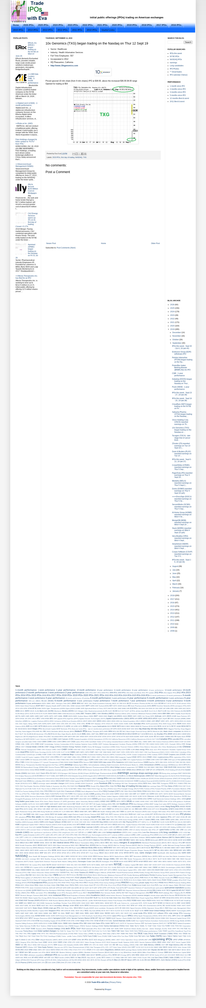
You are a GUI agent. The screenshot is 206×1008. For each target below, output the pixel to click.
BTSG (119, 736)
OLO (118, 867)
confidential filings (67, 754)
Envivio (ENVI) (160, 778)
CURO (101, 760)
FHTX (17, 786)
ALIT (123, 711)
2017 (172, 599)
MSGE (26, 853)
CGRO (162, 744)
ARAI (172, 718)
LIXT (76, 832)
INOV (52, 814)
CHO (43, 749)
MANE (64, 837)
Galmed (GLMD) (83, 794)
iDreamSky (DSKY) (167, 809)
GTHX (165, 801)
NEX (38, 859)
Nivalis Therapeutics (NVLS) (137, 859)
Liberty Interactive (141, 830)
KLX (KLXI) (178, 822)
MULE (101, 853)
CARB (49, 742)
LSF (63, 835)
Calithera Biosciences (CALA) (141, 739)
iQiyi (52, 817)
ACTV (174, 703)
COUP (165, 754)
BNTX (115, 734)
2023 (172, 315)
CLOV (32, 752)
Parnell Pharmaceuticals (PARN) (127, 872)
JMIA (103, 819)
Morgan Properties (130, 850)
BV (155, 736)
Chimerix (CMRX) (133, 747)
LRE (51, 835)
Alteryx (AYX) (24, 713)
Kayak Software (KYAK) (58, 822)
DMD (157, 767)
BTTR (123, 736)
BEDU (25, 729)
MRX (189, 850)
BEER (30, 729)
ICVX (157, 809)
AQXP (165, 718)
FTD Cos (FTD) (20, 794)
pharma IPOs (85, 878)
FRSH (144, 791)
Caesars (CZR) (67, 739)
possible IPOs (177, 880)
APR (136, 718)
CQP (65, 757)
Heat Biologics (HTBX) (141, 804)
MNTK (27, 850)
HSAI (56, 809)
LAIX (22, 827)
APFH (17, 718)
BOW (143, 734)
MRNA (176, 850)
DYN (59, 773)
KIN (97, 822)
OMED (136, 867)
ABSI (78, 703)
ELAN (121, 776)
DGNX (17, 767)
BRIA (189, 734)
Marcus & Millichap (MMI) (113, 837)
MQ (158, 850)
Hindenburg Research (74, 806)
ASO (20, 724)
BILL (45, 731)
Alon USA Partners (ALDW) (176, 711)
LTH (71, 835)
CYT (41, 762)
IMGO (77, 811)
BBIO (128, 726)
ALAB (37, 711)
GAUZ (122, 794)
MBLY (128, 840)
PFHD (68, 878)
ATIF (92, 724)
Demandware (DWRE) (152, 765)
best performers (104, 729)
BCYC (173, 726)
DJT (136, 767)
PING (156, 878)
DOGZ (32, 770)
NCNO (90, 856)
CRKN (112, 757)
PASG (167, 872)
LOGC (129, 832)
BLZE (79, 734)
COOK (129, 754)
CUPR (91, 760)
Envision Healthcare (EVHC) (144, 778)
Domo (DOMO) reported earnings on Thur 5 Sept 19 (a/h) (182, 491)
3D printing (85, 698)
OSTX (171, 870)
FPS (54, 791)
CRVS (144, 757)
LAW (101, 827)
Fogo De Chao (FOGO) (105, 789)
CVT (161, 760)
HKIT (91, 806)
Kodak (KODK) (67, 824)
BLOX (50, 734)
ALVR (31, 713)
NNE (177, 859)
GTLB (170, 801)
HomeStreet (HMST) (153, 806)
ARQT (158, 721)
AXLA (45, 726)
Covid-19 (24, 757)
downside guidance (61, 770)
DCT (174, 762)
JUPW (172, 819)
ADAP (38, 706)
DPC (75, 770)
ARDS (90, 721)
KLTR (172, 822)
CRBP (69, 757)
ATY (111, 724)
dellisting (103, 765)
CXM (169, 760)
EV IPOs (113, 781)
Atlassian (98, 724)
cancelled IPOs (178, 739)
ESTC (68, 781)
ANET (96, 716)
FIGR (72, 786)
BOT (139, 734)
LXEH (179, 835)
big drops (143, 729)
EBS (189, 773)
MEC (55, 843)
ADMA (72, 706)
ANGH (101, 716)
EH (100, 776)
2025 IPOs (43, 25)
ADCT (43, 706)
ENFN (110, 778)
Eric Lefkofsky (37, 781)
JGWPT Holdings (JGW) (52, 819)
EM (183, 776)
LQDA (47, 835)
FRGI (126, 791)
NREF (156, 861)
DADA (66, 762)
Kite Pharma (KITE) (130, 822)
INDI (159, 811)
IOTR (156, 814)
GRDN (184, 799)
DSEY (143, 770)
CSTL (45, 760)
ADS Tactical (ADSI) (102, 706)
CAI (109, 739)
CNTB (127, 752)
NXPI (103, 865)
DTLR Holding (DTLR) (172, 770)
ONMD (37, 870)
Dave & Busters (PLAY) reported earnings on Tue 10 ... (182, 453)
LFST (87, 830)
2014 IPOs (33, 30)
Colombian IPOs (185, 752)
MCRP (180, 840)
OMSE (155, 867)
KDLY (89, 822)
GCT (138, 794)
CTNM (62, 760)
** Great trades (176, 72)
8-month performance (156, 701)
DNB (165, 767)
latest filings (81, 827)
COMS (49, 754)
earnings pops (151, 773)
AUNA (126, 724)
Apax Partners (182, 716)
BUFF (142, 736)
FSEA (167, 791)
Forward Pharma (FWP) (163, 789)
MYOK (126, 853)
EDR (61, 776)
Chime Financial (121, 747)
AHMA (124, 708)
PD (77, 875)
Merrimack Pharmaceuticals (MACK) (154, 843)
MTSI (78, 853)
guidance (180, 801)
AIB (139, 708)
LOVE (185, 832)
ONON (42, 870)
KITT (139, 822)
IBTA (145, 809)
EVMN (174, 781)
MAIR (41, 837)
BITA (114, 731)
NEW (160, 856)
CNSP (114, 752)
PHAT (107, 878)
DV (51, 773)
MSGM (31, 853)
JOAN (120, 819)
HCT (91, 804)
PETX (45, 878)
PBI (42, 875)
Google (129, 799)
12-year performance (156, 690)
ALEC (110, 711)
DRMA (119, 770)
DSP (147, 770)
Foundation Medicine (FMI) (181, 789)
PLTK (121, 880)
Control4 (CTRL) (120, 754)
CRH (107, 757)
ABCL (53, 703)
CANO (39, 742)
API (26, 718)
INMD (28, 814)
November (176, 336)
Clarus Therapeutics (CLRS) (111, 749)
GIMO (127, 796)
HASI (65, 804)
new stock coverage (29, 859)
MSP (41, 853)
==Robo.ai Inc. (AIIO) (24, 123)
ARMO (148, 721)
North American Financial (48, 861)
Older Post (155, 243)
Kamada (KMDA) (33, 822)
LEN (27, 830)
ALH (119, 711)
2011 (172, 620)
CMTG (87, 752)
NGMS (83, 859)
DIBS (46, 767)
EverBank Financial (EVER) (148, 781)
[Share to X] (79, 153)
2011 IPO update (148, 693)
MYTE (131, 853)
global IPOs (169, 796)
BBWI (137, 726)
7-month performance (120, 701)
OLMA (114, 867)
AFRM (30, 708)
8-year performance (174, 701)
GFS (81, 796)
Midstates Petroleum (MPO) (47, 848)
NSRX (175, 861)
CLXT (63, 752)
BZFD (28, 739)
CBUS (176, 742)
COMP (44, 754)
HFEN (22, 806)
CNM (104, 752)
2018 (172, 595)
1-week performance (46, 690)
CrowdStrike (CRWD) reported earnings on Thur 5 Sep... (182, 467)
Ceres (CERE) (93, 744)
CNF (100, 752)
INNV (37, 814)
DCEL (165, 762)
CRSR (134, 757)
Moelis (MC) (78, 850)
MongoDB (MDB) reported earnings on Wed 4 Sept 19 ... (182, 522)
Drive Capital (112, 770)
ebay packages (172, 773)
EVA (118, 781)
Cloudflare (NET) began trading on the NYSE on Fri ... (182, 406)
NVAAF (54, 865)
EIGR (108, 776)
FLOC (39, 789)
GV (34, 804)
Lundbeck (127, 835)
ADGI (64, 706)
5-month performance (157, 698)
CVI (143, 760)
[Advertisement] (115, 9)
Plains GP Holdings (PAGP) (43, 880)
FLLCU (24, 789)
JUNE (158, 819)
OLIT (102, 867)
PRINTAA (125, 883)
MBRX (133, 840)
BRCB (175, 734)
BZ (24, 739)
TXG (85, 157)
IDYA (181, 809)
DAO (91, 762)
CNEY (97, 752)
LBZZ (131, 827)
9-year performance (33, 703)
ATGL (74, 724)
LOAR (104, 832)
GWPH (42, 804)
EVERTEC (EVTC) (165, 781)
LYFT (22, 837)
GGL (85, 796)
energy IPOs (103, 778)
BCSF (164, 726)
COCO (167, 752)
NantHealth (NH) (163, 853)
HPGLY (40, 809)
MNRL (17, 850)
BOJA (124, 734)
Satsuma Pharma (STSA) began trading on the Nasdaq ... (182, 414)
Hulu (96, 809)
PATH (177, 872)
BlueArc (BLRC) (71, 734)
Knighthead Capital (27, 824)
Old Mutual (96, 867)
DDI (181, 762)
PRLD (156, 883)
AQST (160, 718)
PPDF (64, 883)
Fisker (159, 786)
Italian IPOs (105, 817)
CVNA (147, 760)
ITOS (111, 817)
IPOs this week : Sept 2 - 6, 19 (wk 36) (182, 561)
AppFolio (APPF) (73, 718)
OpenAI (62, 870)
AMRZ (37, 716)
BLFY (22, 734)
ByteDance (19, 739)
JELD (27, 819)
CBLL (140, 742)
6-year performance (101, 701)
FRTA (149, 791)
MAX (121, 840)
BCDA (151, 726)
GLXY (46, 799)
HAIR (51, 804)
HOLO (109, 806)
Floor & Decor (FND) (48, 789)
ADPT (88, 706)
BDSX (183, 726)
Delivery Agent (78, 765)
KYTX (172, 824)
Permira (152, 875)
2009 (172, 627)
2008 (172, 631)
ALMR (164, 711)
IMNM (82, 811)
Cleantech (165, 749)
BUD (127, 736)
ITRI (115, 817)
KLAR (154, 822)
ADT (111, 706)
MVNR (111, 853)
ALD (75, 711)
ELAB (117, 776)
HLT (95, 806)
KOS (74, 824)
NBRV (67, 856)
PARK (114, 872)
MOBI (37, 850)
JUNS (167, 819)
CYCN (27, 762)
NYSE (118, 864)
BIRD (106, 731)
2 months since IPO (178, 89)
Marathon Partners (97, 837)
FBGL (150, 783)
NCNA (85, 856)
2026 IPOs (28, 25)
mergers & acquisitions (130, 842)
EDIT (57, 776)
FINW (112, 786)
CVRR (152, 760)
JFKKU (35, 819)
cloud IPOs (24, 752)
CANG (34, 742)
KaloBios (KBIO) (21, 822)
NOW (126, 861)
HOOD (182, 806)
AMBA (59, 713)
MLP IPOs (155, 848)
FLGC (189, 786)
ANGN (125, 716)
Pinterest (181, 878)
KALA (189, 819)
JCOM (182, 817)
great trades (29, 801)
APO (51, 718)
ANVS (169, 716)
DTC (154, 770)
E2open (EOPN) (89, 773)
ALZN (45, 713)
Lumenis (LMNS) (117, 835)
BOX (147, 734)
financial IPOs (84, 786)
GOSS (139, 799)
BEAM (20, 729)
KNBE (17, 824)
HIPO (84, 806)
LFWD (96, 830)
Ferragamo (164, 783)
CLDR (133, 749)
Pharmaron (95, 878)
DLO (145, 767)
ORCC (114, 870)
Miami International (63, 845)
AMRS (32, 716)
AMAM (50, 713)
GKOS (135, 796)
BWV (172, 736)
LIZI (79, 832)
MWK (116, 853)
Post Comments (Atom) (66, 248)
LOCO (124, 832)
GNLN (81, 799)
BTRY (114, 736)
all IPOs (132, 711)
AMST (41, 716)
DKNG (141, 767)
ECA (17, 776)
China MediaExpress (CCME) (172, 747)
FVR (65, 794)
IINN (38, 811)
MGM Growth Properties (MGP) (26, 845)
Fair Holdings (116, 783)
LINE (182, 830)
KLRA (167, 822)
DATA (100, 762)
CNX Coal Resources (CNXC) (154, 752)
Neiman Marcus (103, 856)
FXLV (75, 794)
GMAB (56, 799)
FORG (141, 789)
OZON (62, 872)
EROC (48, 781)
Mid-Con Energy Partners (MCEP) (125, 845)
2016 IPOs (176, 25)
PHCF (116, 878)
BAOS (109, 726)
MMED (173, 848)
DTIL (163, 770)
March (175, 584)
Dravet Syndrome (94, 770)
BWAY (162, 736)
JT (144, 819)
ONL (33, 870)
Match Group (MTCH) (80, 840)
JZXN (181, 819)
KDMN (93, 822)
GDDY (143, 794)
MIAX (73, 845)
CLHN (17, 752)
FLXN (58, 789)
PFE (52, 878)
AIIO (156, 708)
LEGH (188, 827)
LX (176, 835)
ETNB (82, 781)
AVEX (189, 724)
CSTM (50, 760)
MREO (167, 850)
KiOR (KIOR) (113, 822)
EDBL (53, 776)
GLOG (184, 796)
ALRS (188, 711)
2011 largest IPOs (169, 693)
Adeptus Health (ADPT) (54, 706)
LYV (30, 837)
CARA (44, 742)
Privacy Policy (134, 883)
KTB (139, 824)
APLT (38, 718)
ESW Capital (74, 781)
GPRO (149, 799)
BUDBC (136, 736)
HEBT (151, 804)
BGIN (119, 729)
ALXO (40, 713)
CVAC (124, 760)
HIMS (64, 806)
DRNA (128, 770)
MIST (111, 848)
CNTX (137, 752)
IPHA (160, 814)
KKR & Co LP (146, 822)
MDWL (42, 843)
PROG (166, 883)
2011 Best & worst (177, 101)
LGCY (106, 830)
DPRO (85, 770)
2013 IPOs (48, 30)
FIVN (180, 786)
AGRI (82, 708)
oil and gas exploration (55, 867)
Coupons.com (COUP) (177, 754)
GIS (130, 796)
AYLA (59, 726)
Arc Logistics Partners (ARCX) (38, 721)
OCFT (159, 865)
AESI (189, 706)
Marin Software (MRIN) (142, 837)
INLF (21, 814)
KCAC (77, 822)
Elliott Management (161, 776)
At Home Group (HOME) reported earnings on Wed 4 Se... (182, 514)
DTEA (158, 770)
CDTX (32, 744)
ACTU (169, 703)
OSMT (166, 870)
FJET (184, 786)
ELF (152, 776)
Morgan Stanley (143, 850)
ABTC (86, 703)
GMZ (71, 799)
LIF (157, 830)
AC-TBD (119, 703)
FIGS (76, 786)
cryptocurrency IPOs (165, 757)
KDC (81, 822)
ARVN (176, 721)
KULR (148, 824)
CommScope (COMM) (33, 754)
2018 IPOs (147, 25)
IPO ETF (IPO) (174, 814)
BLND (34, 734)
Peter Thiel (187, 875)
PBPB (55, 875)
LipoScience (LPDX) (50, 832)
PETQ (17, 878)
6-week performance (85, 701)
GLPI (33, 799)
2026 (172, 305)
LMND (89, 832)
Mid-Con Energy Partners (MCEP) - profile (152, 845)
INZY (134, 814)
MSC (17, 853)
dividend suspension (127, 767)
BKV (124, 731)
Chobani (48, 749)
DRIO (105, 770)
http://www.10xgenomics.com (64, 65)
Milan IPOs (64, 848)
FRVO (153, 791)
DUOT (38, 773)
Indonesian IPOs (181, 811)
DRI (101, 770)
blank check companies (172, 731)
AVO (36, 726)
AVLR (32, 726)
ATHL (83, 724)
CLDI (123, 749)
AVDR (179, 724)
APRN (145, 718)
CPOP (47, 757)
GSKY (147, 801)
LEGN (17, 830)
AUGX (121, 724)
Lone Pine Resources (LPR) (152, 832)
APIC (30, 718)
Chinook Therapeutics (28, 749)
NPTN (135, 861)
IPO (167, 814)
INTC (111, 814)
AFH (21, 708)
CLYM (67, 752)
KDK (84, 822)
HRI (44, 809)
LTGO (67, 835)
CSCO (188, 757)
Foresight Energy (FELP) (130, 789)
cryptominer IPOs (180, 757)
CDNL (23, 744)
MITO (119, 848)
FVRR (70, 794)
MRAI (162, 850)
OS (153, 870)
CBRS (149, 742)
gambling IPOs (100, 794)
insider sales (62, 814)
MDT (31, 843)
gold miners (102, 799)
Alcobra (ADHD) (68, 711)
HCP (87, 804)
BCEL (160, 726)
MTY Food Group (92, 853)
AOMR (174, 716)
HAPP (56, 804)
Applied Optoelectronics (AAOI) (117, 718)
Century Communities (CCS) (64, 744)
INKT (17, 814)
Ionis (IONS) (145, 814)
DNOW (179, 767)
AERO (154, 706)
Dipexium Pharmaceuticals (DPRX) (98, 767)
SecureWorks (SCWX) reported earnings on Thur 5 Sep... (182, 506)
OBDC (141, 865)
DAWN (146, 762)
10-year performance (105, 690)
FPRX (50, 791)
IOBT (139, 814)
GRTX (123, 801)
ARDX (99, 721)
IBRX (141, 809)
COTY (160, 754)
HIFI (45, 806)
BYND (188, 736)
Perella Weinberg (133, 875)
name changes (145, 853)
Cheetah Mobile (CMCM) (34, 747)
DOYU (71, 770)
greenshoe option (74, 801)
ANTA (152, 716)
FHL (185, 783)
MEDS (102, 843)
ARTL (167, 721)
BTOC (109, 736)
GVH (37, 804)
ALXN (36, 713)
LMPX (95, 832)
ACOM (160, 703)
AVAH (165, 724)
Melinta (116, 843)
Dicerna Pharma (54, 767)
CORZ (149, 754)
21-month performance (158, 695)
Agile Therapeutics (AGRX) (55, 708)
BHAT (129, 729)
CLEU (189, 749)
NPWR (140, 861)
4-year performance (136, 698)
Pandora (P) (83, 872)
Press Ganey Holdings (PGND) (110, 883)
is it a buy (86, 817)
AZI (72, 726)
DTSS (183, 770)
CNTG (132, 752)
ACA (124, 703)
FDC (158, 783)
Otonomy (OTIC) (21, 872)
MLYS (162, 848)
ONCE (163, 867)
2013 (172, 613)
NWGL (98, 865)
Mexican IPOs (177, 843)
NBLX (63, 856)
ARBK (188, 718)
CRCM (83, 757)
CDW (37, 744)
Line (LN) (187, 830)
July (174, 570)
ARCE (51, 721)
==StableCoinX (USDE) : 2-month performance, (27, 104)
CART (68, 742)
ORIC (140, 870)
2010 (172, 624)
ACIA (156, 703)
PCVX (74, 875)
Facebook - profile (92, 783)
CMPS (82, 752)
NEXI (42, 859)
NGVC (89, 859)
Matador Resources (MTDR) (63, 840)
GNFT (76, 799)
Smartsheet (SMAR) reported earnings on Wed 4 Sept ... (182, 546)
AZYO (80, 726)
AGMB (77, 708)
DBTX (157, 762)
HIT (88, 806)
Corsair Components (139, 754)
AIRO (176, 708)
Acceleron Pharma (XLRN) (141, 703)
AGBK (39, 708)
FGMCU (180, 783)
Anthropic (158, 716)
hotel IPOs (19, 809)
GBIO (126, 794)
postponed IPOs (40, 883)
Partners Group (159, 872)
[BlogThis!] (76, 153)
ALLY (160, 711)
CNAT (92, 752)
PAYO (39, 875)
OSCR (157, 870)
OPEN (57, 870)
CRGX (103, 757)
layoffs (105, 827)
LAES (17, 827)
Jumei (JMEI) (150, 819)
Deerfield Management (43, 765)
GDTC (161, 794)
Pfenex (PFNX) (60, 878)
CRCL (79, 757)
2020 (172, 326)
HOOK (188, 806)
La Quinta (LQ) (180, 824)
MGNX (40, 845)
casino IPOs (80, 742)
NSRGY (170, 861)
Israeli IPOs (96, 817)
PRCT (86, 883)
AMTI (56, 716)
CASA (73, 742)
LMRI (99, 832)
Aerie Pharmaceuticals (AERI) (141, 706)
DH (22, 767)
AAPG (44, 703)
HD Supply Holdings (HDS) (102, 804)
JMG (99, 819)
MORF (121, 850)
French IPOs (97, 791)
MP (155, 850)
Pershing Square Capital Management (169, 875)
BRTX (70, 736)
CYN (30, 762)
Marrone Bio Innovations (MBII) (37, 840)
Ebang (164, 773)
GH (89, 796)
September (177, 343)
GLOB (162, 796)
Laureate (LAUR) (92, 827)
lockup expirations (114, 832)
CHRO (54, 749)
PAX (27, 875)
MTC (49, 853)
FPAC (42, 791)
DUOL (33, 773)
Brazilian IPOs (162, 734)
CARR (59, 742)
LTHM (75, 835)
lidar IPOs (152, 830)
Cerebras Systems (80, 744)
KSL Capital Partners (129, 824)
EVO (178, 781)
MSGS (37, 853)
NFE (69, 859)
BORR (134, 734)
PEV (49, 878)
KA (185, 819)
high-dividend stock (54, 806)
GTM (174, 801)
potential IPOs (52, 883)
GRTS (118, 801)
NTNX (22, 865)
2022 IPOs (87, 25)
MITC (115, 848)
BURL (147, 736)
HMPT (99, 806)
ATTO (103, 724)
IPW (47, 817)
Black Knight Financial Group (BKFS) (139, 731)
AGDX (44, 708)
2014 (172, 610)
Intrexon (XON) (118, 814)
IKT (60, 811)
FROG (139, 791)
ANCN (70, 716)
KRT (105, 824)
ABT (82, 703)
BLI (25, 734)
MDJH (17, 843)
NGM (78, 859)
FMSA (80, 789)
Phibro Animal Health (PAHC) (129, 878)
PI (149, 878)
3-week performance (36, 698)
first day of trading (67, 157)
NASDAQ (78, 157)
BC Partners (144, 726)
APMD (47, 718)
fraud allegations (87, 791)
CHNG (39, 749)
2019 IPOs (132, 25)
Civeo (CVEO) (86, 749)
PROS (171, 883)
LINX (31, 832)
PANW (91, 872)
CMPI (77, 752)
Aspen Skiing (27, 724)
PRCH (81, 883)
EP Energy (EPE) (185, 778)
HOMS (162, 806)
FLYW (70, 789)
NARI (189, 853)
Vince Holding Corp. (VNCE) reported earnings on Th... (180, 422)
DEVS (181, 765)
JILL (77, 819)
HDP (117, 804)
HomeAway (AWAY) (124, 806)
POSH (169, 880)
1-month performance (26, 690)
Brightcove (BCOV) (22, 736)
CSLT (17, 760)
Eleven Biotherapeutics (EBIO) (140, 776)
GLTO (42, 799)
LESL (52, 830)
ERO (43, 781)
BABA (85, 726)
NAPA (184, 853)
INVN (131, 814)
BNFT (93, 734)
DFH (185, 765)
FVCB (62, 794)
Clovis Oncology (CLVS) (43, 752)
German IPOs (60, 796)
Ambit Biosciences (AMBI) (71, 713)
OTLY (188, 870)
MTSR (83, 853)
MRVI (185, 850)
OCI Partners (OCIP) (178, 865)
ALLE (146, 711)
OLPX (123, 867)
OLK (105, 867)
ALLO (155, 711)
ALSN (17, 713)
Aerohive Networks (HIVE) (166, 706)
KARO (46, 822)
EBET (180, 773)
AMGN (159, 713)
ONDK (188, 867)
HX (113, 809)
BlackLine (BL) (158, 731)
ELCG (126, 776)
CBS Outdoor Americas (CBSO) (163, 742)
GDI (147, 794)
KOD (59, 824)
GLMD (157, 796)
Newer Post (51, 243)
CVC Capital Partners (134, 760)
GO (85, 799)
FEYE (171, 783)
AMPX (23, 716)
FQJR (58, 791)
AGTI (105, 708)
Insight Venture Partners (87, 814)
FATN (145, 783)
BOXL (151, 734)
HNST (104, 806)
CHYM (70, 749)
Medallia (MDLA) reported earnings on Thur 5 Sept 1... (182, 483)
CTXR (75, 760)
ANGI (105, 716)
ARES (109, 721)
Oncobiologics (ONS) (173, 867)
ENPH (119, 778)
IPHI (163, 814)
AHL (115, 708)
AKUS (32, 711)
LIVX (72, 832)
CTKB (58, 760)
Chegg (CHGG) (55, 747)
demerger (164, 765)
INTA (106, 814)
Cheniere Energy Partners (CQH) (74, 747)
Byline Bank (181, 736)
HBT (74, 804)
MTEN (59, 853)
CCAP (181, 742)
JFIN (30, 819)
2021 (172, 322)
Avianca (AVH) (20, 726)
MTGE (64, 853)
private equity (144, 883)
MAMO (46, 837)
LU (86, 835)
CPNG (42, 757)
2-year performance (74, 692)
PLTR (126, 880)
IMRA (95, 811)
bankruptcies (102, 726)
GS (133, 801)
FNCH (84, 789)
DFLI (189, 765)
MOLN (90, 850)
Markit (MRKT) (180, 837)
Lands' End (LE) (29, 827)
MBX (137, 840)
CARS (63, 742)
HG (26, 806)
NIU (125, 859)
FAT (123, 783)
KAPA (42, 822)
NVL (72, 865)
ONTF (47, 870)
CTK (53, 760)
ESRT (63, 781)
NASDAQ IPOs (176, 59)
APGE (22, 718)
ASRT (54, 724)
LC (135, 827)
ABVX (114, 703)
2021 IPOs (102, 25)
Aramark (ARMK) (180, 718)
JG (43, 819)
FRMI (134, 791)
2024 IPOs (58, 25)
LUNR (138, 835)
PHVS (146, 878)
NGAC (74, 859)
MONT (107, 850)
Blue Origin (61, 734)
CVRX (157, 760)
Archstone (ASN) (60, 721)
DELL (86, 765)
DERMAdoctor (173, 765)
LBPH (117, 827)
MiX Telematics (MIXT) (133, 848)
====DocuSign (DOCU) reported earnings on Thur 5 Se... (182, 499)
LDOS (164, 827)
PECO (95, 875)
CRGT (98, 757)
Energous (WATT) (91, 778)
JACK (135, 817)
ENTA (128, 778)
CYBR (22, 762)
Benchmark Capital (49, 729)
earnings (173, 63)
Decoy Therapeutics (28, 765)
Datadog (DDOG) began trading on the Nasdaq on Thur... (182, 381)
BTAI (95, 736)
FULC (47, 794)
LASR (75, 827)
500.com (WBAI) (34, 701)
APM (42, 718)
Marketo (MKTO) (168, 837)
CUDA (80, 760)
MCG (166, 840)
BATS (119, 726)
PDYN (85, 875)
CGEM (151, 744)
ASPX (49, 724)
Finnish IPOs (95, 786)
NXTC (111, 865)
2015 (172, 606)
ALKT (127, 711)
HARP (61, 804)
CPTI (61, 757)
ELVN (175, 776)
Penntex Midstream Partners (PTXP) (114, 875)
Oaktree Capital (129, 865)
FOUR (17, 791)
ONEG (17, 870)
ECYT (49, 776)
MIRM (106, 848)
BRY (77, 736)
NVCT (64, 865)
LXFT (189, 835)
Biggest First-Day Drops (176, 729)
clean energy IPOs (142, 749)
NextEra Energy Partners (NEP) (56, 859)
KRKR (83, 824)
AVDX (184, 724)
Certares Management (111, 744)
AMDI (99, 713)
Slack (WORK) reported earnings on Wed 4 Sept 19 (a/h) (181, 530)
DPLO (80, 770)
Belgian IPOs (37, 729)
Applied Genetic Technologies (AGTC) (92, 718)
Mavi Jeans (115, 840)
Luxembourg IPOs (147, 835)
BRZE (82, 736)
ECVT (44, 776)
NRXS (164, 861)
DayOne (152, 762)
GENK (27, 796)
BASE (114, 726)
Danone (86, 762)
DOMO (42, 770)
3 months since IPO (178, 92)
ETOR (86, 781)
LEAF (184, 827)
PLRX (112, 880)
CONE (58, 754)
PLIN (98, 880)
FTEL (28, 794)
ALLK (151, 711)
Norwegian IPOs (107, 861)
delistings (69, 765)
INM (24, 814)
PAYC (34, 875)
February (176, 588)
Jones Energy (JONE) (130, 819)
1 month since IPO (177, 86)
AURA (131, 724)
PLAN (55, 880)
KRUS (115, 824)
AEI (129, 706)
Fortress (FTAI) (149, 789)
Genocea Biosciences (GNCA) (40, 796)
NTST (27, 865)
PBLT (51, 875)
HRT (52, 809)
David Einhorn (138, 762)
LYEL (17, 837)
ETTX (96, 781)
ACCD (129, 703)
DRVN (138, 770)
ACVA (179, 703)
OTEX (176, 870)
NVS (79, 865)
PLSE (117, 880)
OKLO (80, 867)
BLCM (184, 731)
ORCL (135, 870)
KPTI (78, 824)
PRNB (161, 883)
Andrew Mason (83, 716)
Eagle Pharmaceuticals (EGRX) (106, 773)
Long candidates (177, 66)
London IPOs (137, 832)
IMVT (118, 811)
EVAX (122, 781)
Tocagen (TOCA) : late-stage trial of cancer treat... (181, 438)
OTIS (184, 870)
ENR (123, 778)
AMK (168, 713)
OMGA (145, 867)
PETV (40, 878)
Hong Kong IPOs (172, 806)
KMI (184, 822)
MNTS (32, 850)
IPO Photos (174, 69)
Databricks (120, 762)
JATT (174, 817)
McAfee (142, 840)
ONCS (183, 867)
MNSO (22, 850)
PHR (141, 878)
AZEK (68, 726)
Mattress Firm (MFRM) (101, 840)
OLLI (109, 867)
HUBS (83, 809)
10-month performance (86, 690)
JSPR (141, 819)
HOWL (31, 809)
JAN (153, 817)
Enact (35, 778)
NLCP (160, 859)
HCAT (78, 804)
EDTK (66, 776)
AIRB (168, 708)
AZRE (76, 726)
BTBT (100, 736)
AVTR (40, 726)
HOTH (26, 809)
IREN (71, 817)
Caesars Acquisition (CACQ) (83, 739)
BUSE (151, 736)
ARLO (138, 721)
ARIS (118, 721)
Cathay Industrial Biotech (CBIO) (117, 742)
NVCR (59, 865)
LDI (160, 827)
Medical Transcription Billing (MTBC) (87, 843)
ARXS (181, 721)
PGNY (77, 878)
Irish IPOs (77, 817)
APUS (150, 718)
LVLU (161, 835)
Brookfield (55, 736)
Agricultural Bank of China (94, 708)
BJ (121, 731)
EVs (26, 783)
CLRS (58, 752)
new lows (165, 856)
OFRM (26, 867)
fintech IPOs (104, 786)
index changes (152, 811)
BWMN (167, 736)
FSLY (175, 791)
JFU (39, 819)
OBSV (146, 865)
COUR (188, 754)
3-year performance (55, 698)
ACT (165, 703)
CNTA (123, 752)
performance (144, 875)
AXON (50, 726)
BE (16, 729)
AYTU (64, 726)
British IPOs (43, 736)
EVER (136, 781)
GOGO (95, 799)
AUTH (148, 724)
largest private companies (63, 827)
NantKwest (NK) (175, 853)
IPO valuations (20, 817)
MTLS (69, 853)
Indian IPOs (166, 811)
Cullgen (85, 760)
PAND (77, 872)
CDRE (27, 744)
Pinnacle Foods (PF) (166, 878)
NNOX (182, 859)
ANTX (164, 716)
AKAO (188, 708)
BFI (112, 729)
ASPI (39, 724)
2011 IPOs (77, 30)
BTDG (104, 736)
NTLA (17, 865)
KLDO (162, 822)
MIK (58, 848)
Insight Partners (73, 814)
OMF (140, 867)
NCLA (81, 856)
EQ (16, 781)
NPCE (130, 861)
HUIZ (92, 809)
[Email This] (73, 153)
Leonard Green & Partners (39, 830)
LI (134, 830)
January (175, 591)
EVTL (30, 783)
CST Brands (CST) (36, 760)
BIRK (110, 731)
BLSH (55, 734)
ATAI (62, 724)
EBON (185, 773)
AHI (112, 708)
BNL (97, 734)
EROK (53, 781)
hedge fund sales (160, 804)
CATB (87, 742)
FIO (115, 786)
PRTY (22, 885)
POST (185, 880)
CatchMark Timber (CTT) (97, 742)
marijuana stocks (128, 837)
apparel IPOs (62, 718)
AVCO (174, 724)
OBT (150, 865)
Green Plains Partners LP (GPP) (55, 801)
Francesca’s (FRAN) (73, 791)
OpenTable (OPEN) (72, 870)
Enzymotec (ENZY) (171, 778)
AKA (184, 708)
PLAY (72, 880)
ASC (17, 724)
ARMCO (143, 721)
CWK (165, 760)
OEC (22, 867)
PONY (164, 880)
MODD (59, 850)
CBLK (136, 742)
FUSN (52, 794)
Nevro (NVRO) (153, 856)
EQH (25, 781)
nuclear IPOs (36, 865)
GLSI (37, 799)
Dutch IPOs (45, 773)
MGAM (188, 843)
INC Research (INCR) (139, 811)
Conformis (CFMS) (80, 754)
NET (131, 856)
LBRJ (122, 827)
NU (30, 865)
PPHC (68, 883)
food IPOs (117, 789)
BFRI (115, 729)
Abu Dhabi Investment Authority (100, 703)
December (176, 332)
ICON (149, 809)
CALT (153, 739)
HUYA (104, 809)
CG (147, 744)
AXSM (54, 726)
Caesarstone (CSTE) (101, 739)
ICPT (153, 809)
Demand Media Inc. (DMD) (134, 765)
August (175, 566)
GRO (108, 801)
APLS (34, 718)
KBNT (69, 822)
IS (82, 817)
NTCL (185, 861)
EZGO (83, 783)
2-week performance (56, 693)
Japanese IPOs (166, 817)
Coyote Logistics (34, 757)
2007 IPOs (97, 693)
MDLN (27, 843)
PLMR (102, 880)
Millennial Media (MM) (89, 848)
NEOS (111, 856)
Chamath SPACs (175, 744)
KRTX (110, 824)
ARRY (163, 721)
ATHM (88, 724)
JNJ (116, 819)
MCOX (170, 840)
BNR (106, 734)
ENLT (115, 778)
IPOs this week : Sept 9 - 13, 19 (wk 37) (182, 460)
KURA (153, 824)
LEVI (62, 830)
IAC (130, 809)
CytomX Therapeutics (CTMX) (53, 762)
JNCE (113, 819)
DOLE (37, 770)
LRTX (55, 835)
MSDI (21, 853)
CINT (79, 749)
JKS (96, 819)
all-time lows (140, 711)
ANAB (65, 716)
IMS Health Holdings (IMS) (106, 811)
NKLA (150, 859)
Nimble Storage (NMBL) (106, 859)
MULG (107, 853)
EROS (58, 781)
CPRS (56, 757)
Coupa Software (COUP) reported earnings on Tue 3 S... (182, 554)
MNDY (183, 848)
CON (53, 754)
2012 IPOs (62, 30)
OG (44, 867)
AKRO (27, 711)
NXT (106, 865)
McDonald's (154, 840)
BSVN (91, 736)
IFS (185, 809)
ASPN (44, 724)
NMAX (169, 859)
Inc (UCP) (128, 811)
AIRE (172, 708)
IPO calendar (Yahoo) (178, 75)
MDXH (47, 843)
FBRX (154, 783)
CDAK (188, 742)
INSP (98, 814)
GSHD (142, 801)
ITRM (119, 817)
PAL (68, 872)
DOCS (22, 770)
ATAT (66, 724)
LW (173, 835)
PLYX (135, 880)
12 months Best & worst (179, 98)
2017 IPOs (161, 25)
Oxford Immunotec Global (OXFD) (43, 872)
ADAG (17, 706)
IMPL (86, 811)
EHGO (103, 776)
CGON (156, 744)
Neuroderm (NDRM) (140, 856)
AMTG (51, 716)
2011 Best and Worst (133, 693)
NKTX (155, 859)
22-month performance (174, 695)
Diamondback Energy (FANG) (33, 767)
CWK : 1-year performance (178, 374)
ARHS (113, 721)
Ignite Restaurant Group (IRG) (26, 811)
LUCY (109, 835)
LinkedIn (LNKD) (22, 832)
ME (51, 843)
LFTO (91, 830)
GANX (111, 794)
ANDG (75, 716)
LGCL (101, 830)
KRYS (120, 824)
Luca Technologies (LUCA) (97, 835)
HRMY (48, 809)
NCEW (72, 856)
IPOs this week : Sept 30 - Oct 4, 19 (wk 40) (182, 347)
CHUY (59, 749)
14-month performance (173, 690)
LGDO (110, 830)
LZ (33, 837)
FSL (171, 791)
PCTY (69, 875)
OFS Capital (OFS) (36, 867)
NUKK (44, 865)
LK (83, 832)
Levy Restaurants (70, 830)
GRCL (179, 799)
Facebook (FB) (105, 783)
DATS (126, 762)
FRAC (63, 791)
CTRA (67, 760)
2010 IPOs (92, 30)
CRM (116, 757)
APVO (155, 718)
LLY (85, 832)
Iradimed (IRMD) (62, 817)
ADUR (120, 706)
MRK (171, 850)
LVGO (156, 835)
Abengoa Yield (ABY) (63, 703)
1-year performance (66, 690)
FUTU (57, 794)
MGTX (50, 845)
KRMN (88, 824)
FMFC (75, 789)
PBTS (61, 875)
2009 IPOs (113, 693)
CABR (59, 739)
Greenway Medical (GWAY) (90, 801)
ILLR (63, 811)
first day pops (141, 786)
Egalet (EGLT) (93, 776)
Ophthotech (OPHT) (87, 870)
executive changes (58, 783)
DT (151, 770)
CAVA (131, 742)
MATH (91, 840)
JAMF (150, 817)
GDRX (151, 794)
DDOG (18, 765)
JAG (145, 817)
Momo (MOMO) (99, 850)
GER (53, 796)
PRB (77, 883)
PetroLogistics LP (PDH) (29, 878)
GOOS (134, 799)
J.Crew (127, 817)
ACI (152, 703)
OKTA (85, 867)
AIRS (180, 708)
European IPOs (103, 781)
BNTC (110, 734)
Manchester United (55, 837)
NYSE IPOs (174, 56)
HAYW (69, 804)
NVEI (68, 865)
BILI (41, 731)
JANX (158, 817)
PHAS (102, 878)
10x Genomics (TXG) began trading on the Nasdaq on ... (181, 430)
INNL (33, 814)
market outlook (156, 837)
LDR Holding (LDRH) (174, 827)
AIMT (161, 708)
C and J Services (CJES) (43, 739)
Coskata (154, 754)
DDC (177, 762)
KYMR (167, 824)
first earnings (151, 786)
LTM (79, 835)
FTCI (189, 791)
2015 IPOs (18, 30)
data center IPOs (109, 762)
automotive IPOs (156, 724)
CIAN (75, 749)
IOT (151, 814)
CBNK (145, 742)
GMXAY (66, 799)
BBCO (124, 726)
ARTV (172, 721)
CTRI (71, 760)
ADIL (68, 706)
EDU (69, 776)
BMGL (89, 734)
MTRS (74, 853)
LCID (138, 827)
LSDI (59, 835)
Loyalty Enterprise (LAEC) (31, 835)
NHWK (94, 859)
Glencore (150, 796)
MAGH (36, 837)
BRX (74, 736)
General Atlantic (179, 794)
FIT (162, 786)
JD (186, 817)
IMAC (72, 811)
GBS (130, 794)
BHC (132, 729)
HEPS (169, 804)
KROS (98, 824)
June (174, 573)
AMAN (55, 713)
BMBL (84, 734)
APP (55, 718)
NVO (76, 865)
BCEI (155, 726)
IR (55, 817)
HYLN (121, 809)
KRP (102, 824)
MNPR (188, 848)
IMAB (68, 811)
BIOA (49, 731)
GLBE (140, 796)
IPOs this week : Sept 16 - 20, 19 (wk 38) (182, 399)
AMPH (172, 713)
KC (73, 822)
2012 (172, 617)
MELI (111, 843)
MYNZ (121, 853)
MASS (51, 840)
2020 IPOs (117, 25)
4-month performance (100, 698)
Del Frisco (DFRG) (58, 765)
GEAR (170, 794)
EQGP (20, 781)
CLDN (127, 749)
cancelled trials (26, 742)
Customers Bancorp (115, 760)
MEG (107, 843)
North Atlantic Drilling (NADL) (68, 861)
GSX (155, 801)
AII (154, 708)
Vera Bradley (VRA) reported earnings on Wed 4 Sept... (182, 538)
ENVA (132, 778)
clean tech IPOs (155, 749)
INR (56, 814)
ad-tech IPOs (186, 703)
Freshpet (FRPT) (114, 791)
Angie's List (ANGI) (115, 716)
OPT (105, 870)
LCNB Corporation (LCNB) (149, 827)
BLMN (29, 734)
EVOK (183, 781)
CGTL (167, 744)
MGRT (45, 845)
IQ (50, 817)
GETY (68, 796)
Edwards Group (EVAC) (80, 776)
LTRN (83, 835)
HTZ (79, 809)
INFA (189, 811)
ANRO (139, 716)
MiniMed (100, 848)
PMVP (154, 880)
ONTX (52, 870)
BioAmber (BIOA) (57, 731)
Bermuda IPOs (66, 729)
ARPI (153, 721)
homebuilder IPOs (138, 806)
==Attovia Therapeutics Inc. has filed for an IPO (27, 277)
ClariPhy (98, 749)
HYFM (117, 809)
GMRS (61, 799)
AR (169, 718)
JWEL (177, 819)
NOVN (121, 861)
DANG (71, 762)
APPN (132, 718)
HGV (37, 806)
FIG (68, 786)
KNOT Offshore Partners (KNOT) (45, 824)
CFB (139, 744)
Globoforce (177, 796)
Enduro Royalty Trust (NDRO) (74, 778)
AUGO (116, 724)
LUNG (133, 835)
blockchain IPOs (42, 734)
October (175, 340)
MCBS (147, 840)
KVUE (157, 824)
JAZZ (178, 817)
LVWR (169, 835)
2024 (172, 312)
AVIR (28, 726)
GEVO (73, 796)
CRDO (93, 757)
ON (159, 867)
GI (96, 796)
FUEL (42, 794)
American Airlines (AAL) (123, 713)
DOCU (27, 770)
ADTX (115, 706)
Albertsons (57, 711)
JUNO (162, 819)
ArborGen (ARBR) (21, 721)
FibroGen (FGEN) (39, 786)
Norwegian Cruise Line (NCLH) (89, 861)
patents (172, 872)
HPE (35, 809)
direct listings (115, 767)
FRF (122, 791)
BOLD (129, 734)
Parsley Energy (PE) (146, 872)
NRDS (145, 861)
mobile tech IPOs (45, 850)
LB (114, 827)
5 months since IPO (178, 95)
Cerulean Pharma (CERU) (128, 744)
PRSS (17, 885)
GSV (151, 801)
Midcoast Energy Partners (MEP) (179, 845)
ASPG (35, 724)
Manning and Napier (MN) (76, 837)
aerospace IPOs (181, 706)
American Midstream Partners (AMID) (144, 713)
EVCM (127, 781)
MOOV (112, 850)
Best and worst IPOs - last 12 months (85, 729)
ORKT (144, 870)
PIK (152, 878)
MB (124, 840)
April (174, 580)
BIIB (37, 731)
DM (149, 767)
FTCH (184, 791)
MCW (185, 840)
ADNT (83, 706)
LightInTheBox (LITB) (167, 830)
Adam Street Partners (27, 706)
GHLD (92, 796)
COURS (18, 757)
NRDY (151, 861)
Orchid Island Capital (125, 870)
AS (185, 721)
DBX (161, 762)
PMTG (144, 880)
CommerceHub (20, 754)
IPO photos (185, 814)
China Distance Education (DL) (150, 747)
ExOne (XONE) (75, 783)
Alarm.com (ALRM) (46, 711)
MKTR (143, 848)
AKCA (22, 711)
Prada (73, 883)
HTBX (70, 809)
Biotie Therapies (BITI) (96, 731)
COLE (176, 752)
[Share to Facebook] (82, 153)
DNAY (161, 767)
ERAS (29, 781)
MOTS (151, 850)
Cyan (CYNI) (175, 760)
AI (131, 708)
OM (127, 867)
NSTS (180, 861)
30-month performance (73, 698)
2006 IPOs (89, 693)
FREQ (105, 791)
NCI (76, 856)
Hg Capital (31, 806)
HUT (99, 809)
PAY (30, 875)
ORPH (149, 870)
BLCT (17, 734)
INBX (122, 811)
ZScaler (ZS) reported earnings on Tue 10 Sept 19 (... (181, 445)
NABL (137, 853)
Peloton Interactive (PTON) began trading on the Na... (182, 360)
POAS (159, 880)
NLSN (164, 859)
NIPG (122, 859)
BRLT (49, 736)
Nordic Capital (34, 861)
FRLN (130, 791)
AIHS (150, 708)
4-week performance (119, 698)
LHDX (131, 830)
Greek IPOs (39, 801)
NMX (174, 859)
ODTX (17, 867)
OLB (89, 867)
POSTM (30, 883)
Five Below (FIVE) (171, 786)
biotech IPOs (81, 731)
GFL (77, 796)
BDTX (188, 726)
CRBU (74, 757)
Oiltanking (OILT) (72, 867)
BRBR (170, 734)
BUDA (132, 736)
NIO (117, 859)
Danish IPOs (78, 762)
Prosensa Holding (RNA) (182, 883)
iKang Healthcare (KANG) (50, 811)
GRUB (129, 801)
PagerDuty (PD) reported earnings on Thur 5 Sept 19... (182, 475)
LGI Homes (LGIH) (121, 830)
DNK (174, 767)
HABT (47, 804)
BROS (61, 736)
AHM (119, 708)
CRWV (154, 757)
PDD (81, 875)
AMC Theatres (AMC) (89, 713)
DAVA (131, 762)
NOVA (116, 861)
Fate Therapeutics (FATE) (133, 783)
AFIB (25, 708)
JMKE (108, 819)
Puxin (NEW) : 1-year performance (180, 388)
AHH (109, 708)
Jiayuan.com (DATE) (69, 819)
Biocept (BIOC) (69, 731)
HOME (114, 806)
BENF (58, 729)
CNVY (141, 752)
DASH (95, 762)
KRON (93, 824)
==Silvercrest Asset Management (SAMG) (24, 165)
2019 (172, 329)
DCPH (170, 762)
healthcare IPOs (126, 804)
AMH (164, 713)
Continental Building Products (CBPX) (101, 754)
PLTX (130, 880)
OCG (163, 865)
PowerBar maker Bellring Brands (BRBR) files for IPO (181, 367)
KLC (158, 822)
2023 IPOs (73, 25)
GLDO (144, 796)
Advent (124, 706)
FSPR (179, 791)
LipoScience (38, 832)
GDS (156, 794)
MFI (183, 843)
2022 (172, 319)
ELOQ (171, 776)
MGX (55, 845)
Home (16, 25)
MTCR (54, 853)
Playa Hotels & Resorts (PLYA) (85, 880)
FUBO (37, 794)
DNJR (170, 767)
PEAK (90, 875)
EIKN (112, 776)
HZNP (126, 809)
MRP (180, 850)
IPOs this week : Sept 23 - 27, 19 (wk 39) (182, 394)
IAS (133, 809)
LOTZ (180, 832)
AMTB (46, 716)
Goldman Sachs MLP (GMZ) (116, 799)
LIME (177, 830)
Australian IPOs (139, 724)
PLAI (31, 880)
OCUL (188, 865)
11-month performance (122, 690)
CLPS (54, 752)
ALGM (115, 711)
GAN (107, 794)
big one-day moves (155, 729)
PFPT (72, 878)
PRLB (152, 883)
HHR (41, 806)
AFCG (17, 708)
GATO (116, 794)
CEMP (41, 744)
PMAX (139, 880)
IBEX (137, 809)
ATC (70, 724)
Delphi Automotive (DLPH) (116, 765)
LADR (189, 824)
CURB (96, 760)
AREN (104, 721)
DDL (184, 762)
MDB (189, 840)
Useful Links (108, 30)
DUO (29, 773)
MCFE (161, 840)
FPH (46, 791)
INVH (126, 814)
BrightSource (33, 736)
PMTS (149, 880)
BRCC (180, 734)
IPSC (43, 817)
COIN (172, 752)
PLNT (107, 880)
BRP (65, 736)
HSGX (61, 809)
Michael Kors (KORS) (87, 845)
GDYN (165, 794)
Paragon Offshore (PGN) (102, 872)
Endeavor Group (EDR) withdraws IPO (181, 353)
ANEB (91, 716)
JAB (131, 817)
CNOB (109, 752)
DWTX (55, 773)
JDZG (22, 819)
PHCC (111, 878)
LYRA (26, 837)
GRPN (113, 801)
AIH (147, 708)
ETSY (91, 781)
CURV (105, 760)
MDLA (22, 843)
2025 (172, 308)
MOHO (85, 850)
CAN (157, 739)
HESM (17, 806)
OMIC (150, 867)
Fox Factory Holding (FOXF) (29, 791)
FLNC (34, 789)
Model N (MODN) (68, 850)
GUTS (30, 804)
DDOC (188, 762)
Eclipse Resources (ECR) (27, 776)
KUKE (143, 824)
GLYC (51, 799)
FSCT (163, 791)
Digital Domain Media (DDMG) (74, 767)
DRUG (134, 770)
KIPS (120, 822)
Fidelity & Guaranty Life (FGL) (56, 786)
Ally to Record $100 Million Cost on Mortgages (33, 188)
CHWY (64, 749)
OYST (57, 872)
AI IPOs (135, 708)
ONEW (28, 870)
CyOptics (36, 762)
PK (28, 880)
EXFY (67, 783)
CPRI (52, 757)
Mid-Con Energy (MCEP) (104, 845)
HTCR (75, 809)
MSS (45, 853)
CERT (100, 744)
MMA (169, 848)
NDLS (95, 856)
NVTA (89, 865)
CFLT (144, 744)
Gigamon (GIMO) (118, 796)
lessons (57, 830)
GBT (134, 794)
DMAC (153, 767)
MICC (77, 845)
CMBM (72, 752)
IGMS (188, 809)
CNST (118, 752)
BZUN (32, 739)
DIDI (62, 767)
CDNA (17, 744)
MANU (88, 837)
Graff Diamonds (158, 799)
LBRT (127, 827)
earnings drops (137, 773)
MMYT (178, 848)
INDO (172, 811)
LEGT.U (23, 830)
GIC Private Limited (105, 796)
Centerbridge (48, 744)
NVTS (93, 865)
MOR (117, 850)
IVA (123, 817)
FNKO (89, 789)
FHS (189, 783)
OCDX (154, 865)
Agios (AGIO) (70, 708)
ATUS (108, 724)
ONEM (23, 870)
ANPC (135, 716)
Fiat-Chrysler (28, 786)
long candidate (171, 832)
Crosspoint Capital (124, 757)
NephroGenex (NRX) (121, 856)
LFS (82, 830)
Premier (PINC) (94, 883)
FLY (62, 789)
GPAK (145, 799)
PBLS (46, 875)
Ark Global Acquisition (127, 721)
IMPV (90, 811)
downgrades (50, 770)
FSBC (158, 791)
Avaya (169, 724)
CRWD (149, 757)
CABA (54, 739)
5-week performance (176, 698)
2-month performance (36, 692)
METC (169, 843)
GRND (102, 801)
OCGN (168, 865)
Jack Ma (141, 817)
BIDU (136, 729)
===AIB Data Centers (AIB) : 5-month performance (33, 78)
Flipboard (18, 789)
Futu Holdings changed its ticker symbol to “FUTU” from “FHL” (26, 141)
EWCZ (35, 783)
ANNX (130, 716)
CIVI (93, 749)
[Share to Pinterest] (85, 153)
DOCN (17, 770)
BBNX (133, 726)
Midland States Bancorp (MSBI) (26, 848)
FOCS (94, 789)
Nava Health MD (34, 856)
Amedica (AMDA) (107, 713)
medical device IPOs (65, 843)
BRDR (184, 734)
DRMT (124, 770)
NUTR (48, 865)
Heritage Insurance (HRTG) (181, 804)
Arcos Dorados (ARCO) (74, 721)
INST (103, 814)
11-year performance (140, 690)
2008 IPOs (105, 693)
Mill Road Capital (75, 848)
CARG (54, 742)
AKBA (17, 711)
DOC (189, 767)
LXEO (184, 835)
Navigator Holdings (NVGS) (50, 856)
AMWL (60, 716)
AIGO (143, 708)
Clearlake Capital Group (177, 749)
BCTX (169, 726)
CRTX (139, 757)
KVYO (162, 824)
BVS (158, 736)
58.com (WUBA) (47, 701)
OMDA (131, 867)
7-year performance (138, 701)
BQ (155, 734)
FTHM (33, 794)
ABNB (74, 703)
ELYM (180, 776)
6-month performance (65, 700)
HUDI (88, 809)
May (174, 577)
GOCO (89, 799)
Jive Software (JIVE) (87, 819)
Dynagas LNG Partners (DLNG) (72, 773)
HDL (114, 804)
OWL (29, 872)
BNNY (101, 734)
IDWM (177, 809)
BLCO (188, 731)
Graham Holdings (170, 799)
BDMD (179, 726)
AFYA (34, 708)
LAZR (110, 827)
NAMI (155, 853)
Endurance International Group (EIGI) (50, 778)
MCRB (175, 840)
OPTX (110, 870)
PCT (64, 875)
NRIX (160, 861)
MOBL (54, 850)
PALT (72, 872)
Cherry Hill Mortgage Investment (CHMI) (101, 747)
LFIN (79, 830)
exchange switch (44, 783)
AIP (164, 708)
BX (175, 736)
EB (160, 773)
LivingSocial (66, 832)
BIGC (166, 729)
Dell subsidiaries (94, 765)
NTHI (189, 861)
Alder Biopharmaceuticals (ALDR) (96, 711)
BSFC (87, 736)
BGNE (124, 729)
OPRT (101, 870)
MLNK (148, 848)
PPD (59, 883)
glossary (28, 799)
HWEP (109, 809)
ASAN (188, 721)
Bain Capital (92, 726)
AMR (27, 716)
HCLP (83, 804)
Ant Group (146, 716)
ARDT (94, 721)
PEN (99, 875)
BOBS (119, 734)
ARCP (85, 721)
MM (165, 848)
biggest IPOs (31, 731)
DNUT (184, 767)
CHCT (23, 747)
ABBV (49, 703)
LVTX (165, 835)
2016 (172, 603)
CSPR (27, 760)
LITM (59, 832)
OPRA (96, 870)
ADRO (92, 706)
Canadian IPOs (165, 739)
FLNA (30, 789)
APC (189, 716)
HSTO (66, 809)
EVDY (132, 781)
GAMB (91, 794)
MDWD (36, 843)
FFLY (175, 783)
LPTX (43, 835)
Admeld (78, 706)
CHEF (46, 747)
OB (137, 865)
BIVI (118, 731)
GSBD (137, 801)
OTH (180, 870)
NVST (84, 865)
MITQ (123, 848)
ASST (58, 724)
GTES (160, 801)
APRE (140, 718)
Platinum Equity (63, 880)
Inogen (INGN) (44, 814)
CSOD (22, 760)
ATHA (79, 724)
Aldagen (81, 711)
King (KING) (104, 822)
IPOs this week (176, 53)
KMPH (188, 822)
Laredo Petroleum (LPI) (44, 827)
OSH (162, 870)
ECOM (39, 776)
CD (185, 742)
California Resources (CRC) (120, 739)
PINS (176, 878)
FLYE (66, 789)
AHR (128, 708)
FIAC (21, 786)
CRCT (89, 757)
